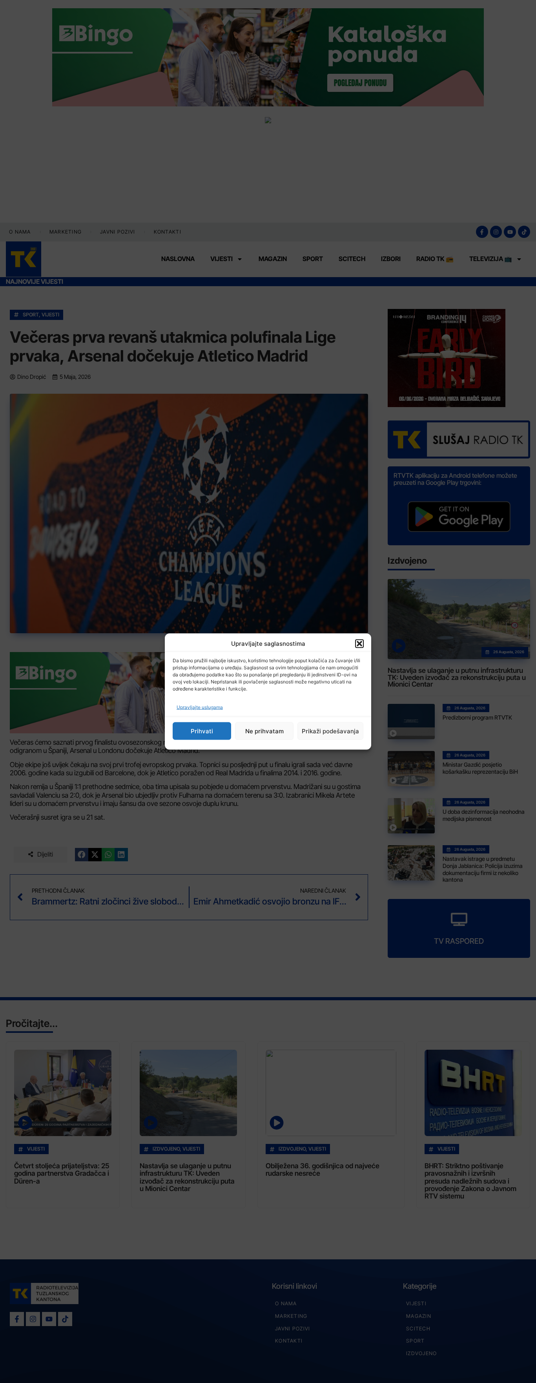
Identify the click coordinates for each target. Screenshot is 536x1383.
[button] (359, 643)
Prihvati (202, 730)
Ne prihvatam (264, 730)
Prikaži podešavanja (330, 730)
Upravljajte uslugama (200, 707)
